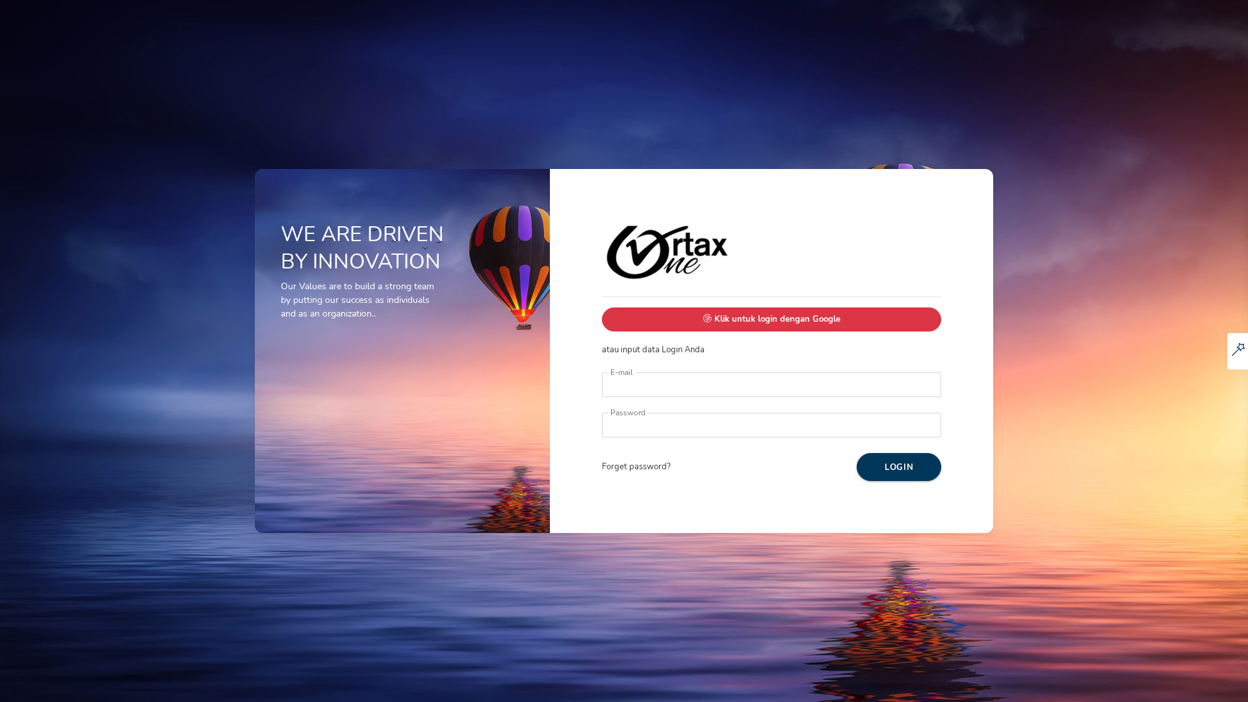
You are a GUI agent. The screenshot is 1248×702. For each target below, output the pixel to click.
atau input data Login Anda (721, 334)
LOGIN (899, 467)
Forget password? (636, 467)
